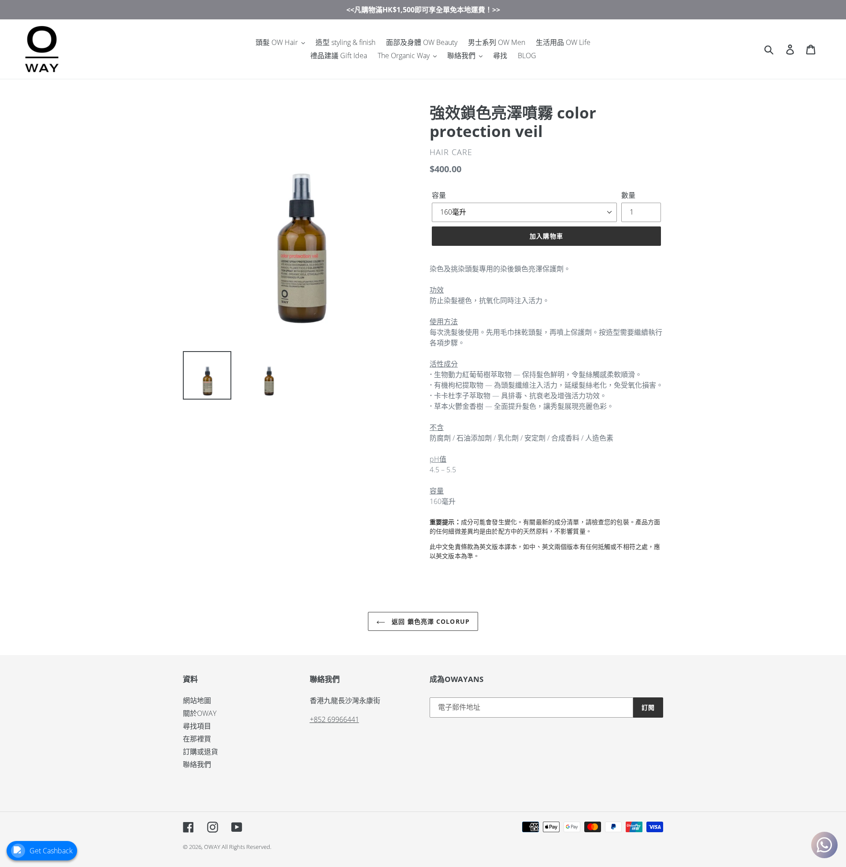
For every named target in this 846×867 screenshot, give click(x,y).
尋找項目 (197, 726)
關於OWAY (199, 713)
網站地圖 (197, 700)
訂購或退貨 (200, 751)
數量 (628, 195)
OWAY (212, 847)
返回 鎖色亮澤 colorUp (430, 621)
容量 (439, 195)
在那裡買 (197, 739)
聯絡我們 (197, 764)
